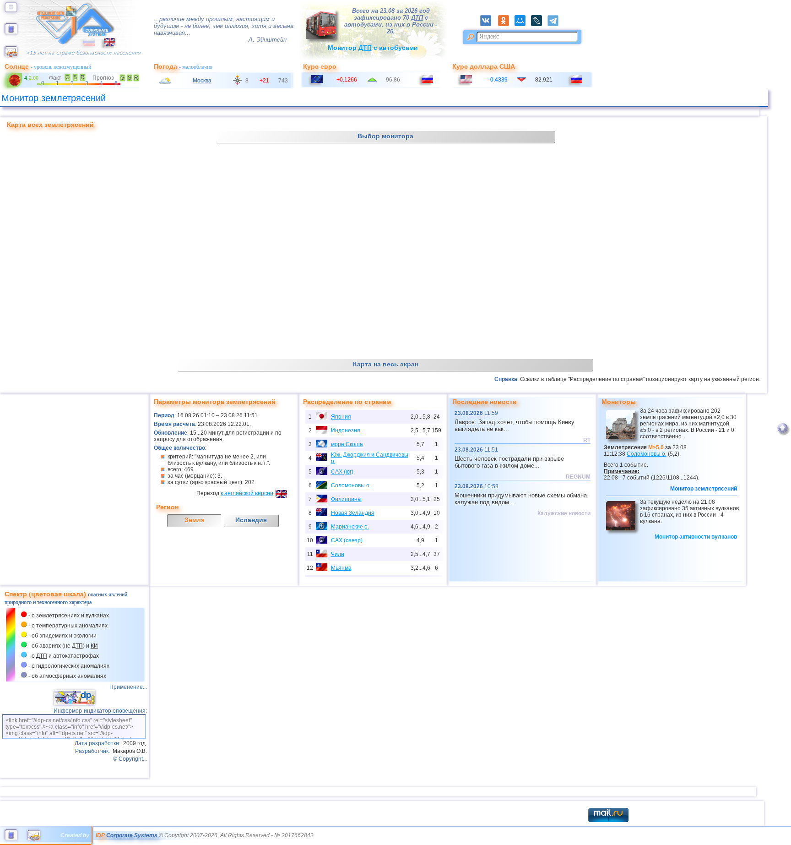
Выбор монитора (385, 136)
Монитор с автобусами (373, 47)
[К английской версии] (105, 44)
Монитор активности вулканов (696, 537)
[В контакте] (488, 24)
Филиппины (346, 499)
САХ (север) (347, 540)
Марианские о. (350, 526)
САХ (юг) (342, 472)
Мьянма (341, 568)
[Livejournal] (539, 24)
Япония (341, 417)
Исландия (251, 519)
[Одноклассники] (506, 24)
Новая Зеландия (352, 513)
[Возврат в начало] (782, 434)
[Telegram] (555, 24)
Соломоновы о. (351, 485)
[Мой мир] (523, 24)
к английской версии (247, 493)
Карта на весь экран (385, 364)
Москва (202, 80)
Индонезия (345, 430)
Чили (337, 554)
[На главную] (11, 32)
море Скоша (347, 444)
